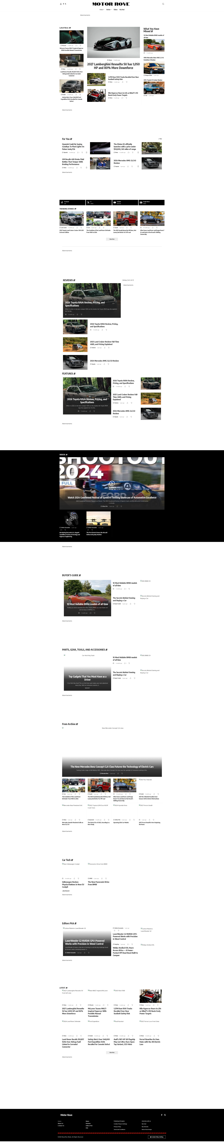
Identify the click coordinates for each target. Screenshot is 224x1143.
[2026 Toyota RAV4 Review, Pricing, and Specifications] (75, 327)
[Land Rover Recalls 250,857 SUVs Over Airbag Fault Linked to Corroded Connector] (71, 60)
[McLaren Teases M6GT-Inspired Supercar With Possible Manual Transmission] (71, 37)
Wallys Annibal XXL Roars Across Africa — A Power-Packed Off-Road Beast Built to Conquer (125, 951)
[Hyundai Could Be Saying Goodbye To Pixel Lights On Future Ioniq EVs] (100, 148)
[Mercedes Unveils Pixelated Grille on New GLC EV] (73, 811)
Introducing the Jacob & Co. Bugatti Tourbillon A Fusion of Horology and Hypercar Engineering (69, 534)
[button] (163, 3)
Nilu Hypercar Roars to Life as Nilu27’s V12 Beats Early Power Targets (123, 94)
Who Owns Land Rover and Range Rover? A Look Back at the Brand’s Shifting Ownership (152, 232)
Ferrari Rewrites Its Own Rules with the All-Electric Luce (150, 1041)
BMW (91, 878)
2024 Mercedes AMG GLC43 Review (104, 360)
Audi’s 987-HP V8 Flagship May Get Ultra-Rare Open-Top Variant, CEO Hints (124, 1041)
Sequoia (117, 166)
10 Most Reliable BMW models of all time (87, 604)
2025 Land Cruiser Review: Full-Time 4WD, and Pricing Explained (104, 342)
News (110, 60)
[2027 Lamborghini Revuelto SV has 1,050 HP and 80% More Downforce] (113, 42)
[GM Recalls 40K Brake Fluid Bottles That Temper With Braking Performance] (100, 163)
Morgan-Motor (148, 75)
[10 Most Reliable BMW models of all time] (154, 45)
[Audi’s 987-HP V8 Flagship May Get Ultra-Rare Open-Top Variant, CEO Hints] (125, 1027)
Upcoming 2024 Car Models (121, 822)
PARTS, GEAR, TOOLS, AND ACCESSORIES (83, 649)
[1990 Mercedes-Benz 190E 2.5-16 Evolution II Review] (154, 67)
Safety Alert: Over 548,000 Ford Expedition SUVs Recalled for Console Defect (71, 99)
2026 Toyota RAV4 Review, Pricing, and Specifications (104, 325)
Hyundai (66, 152)
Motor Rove (66, 1114)
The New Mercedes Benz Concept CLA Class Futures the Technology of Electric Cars (112, 766)
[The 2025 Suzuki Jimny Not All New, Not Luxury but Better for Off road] (125, 218)
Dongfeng (116, 944)
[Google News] (151, 202)
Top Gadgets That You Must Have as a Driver (87, 678)
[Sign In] (61, 4)
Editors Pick (117, 820)
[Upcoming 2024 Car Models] (124, 811)
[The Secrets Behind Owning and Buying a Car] (150, 601)
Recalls (64, 94)
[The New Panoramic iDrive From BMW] (99, 869)
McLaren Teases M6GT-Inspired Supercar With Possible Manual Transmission (97, 1012)
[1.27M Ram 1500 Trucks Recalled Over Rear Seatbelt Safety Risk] (96, 79)
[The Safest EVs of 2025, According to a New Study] (99, 811)
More (161, 139)
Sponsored (91, 820)
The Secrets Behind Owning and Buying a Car (124, 599)
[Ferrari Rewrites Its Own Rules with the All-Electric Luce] (151, 1027)
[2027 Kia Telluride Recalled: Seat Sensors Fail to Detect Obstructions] (150, 785)
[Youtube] (125, 202)
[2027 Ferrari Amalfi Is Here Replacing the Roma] (150, 811)
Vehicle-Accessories (65, 527)
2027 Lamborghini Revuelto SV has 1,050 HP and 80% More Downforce (113, 66)
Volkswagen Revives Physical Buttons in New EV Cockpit (73, 884)
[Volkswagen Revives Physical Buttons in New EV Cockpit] (73, 869)
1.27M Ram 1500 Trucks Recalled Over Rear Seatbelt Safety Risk (123, 78)
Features (94, 347)
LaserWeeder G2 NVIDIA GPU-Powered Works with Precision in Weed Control (84, 942)
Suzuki (116, 227)
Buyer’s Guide (117, 604)
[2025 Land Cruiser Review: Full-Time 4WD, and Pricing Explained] (75, 344)
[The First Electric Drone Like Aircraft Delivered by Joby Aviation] (98, 518)
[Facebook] (63, 4)
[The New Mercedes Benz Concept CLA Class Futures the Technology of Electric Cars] (112, 752)
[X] (65, 4)
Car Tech (66, 860)
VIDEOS (62, 454)
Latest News (64, 28)
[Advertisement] (112, 20)
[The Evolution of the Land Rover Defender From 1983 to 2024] (98, 218)
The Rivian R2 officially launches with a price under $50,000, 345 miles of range (125, 146)
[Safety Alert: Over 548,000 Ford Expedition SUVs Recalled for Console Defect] (71, 86)
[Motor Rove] (112, 4)
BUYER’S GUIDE (70, 575)
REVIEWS (68, 280)
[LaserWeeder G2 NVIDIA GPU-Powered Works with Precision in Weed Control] (151, 934)
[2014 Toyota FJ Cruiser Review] (154, 88)
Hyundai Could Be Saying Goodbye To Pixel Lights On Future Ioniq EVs (73, 146)
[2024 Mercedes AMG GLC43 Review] (152, 163)
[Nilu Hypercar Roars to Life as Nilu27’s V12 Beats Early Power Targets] (96, 95)
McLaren (64, 45)
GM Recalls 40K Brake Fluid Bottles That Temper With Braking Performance (73, 161)
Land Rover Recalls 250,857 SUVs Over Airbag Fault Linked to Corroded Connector (71, 74)
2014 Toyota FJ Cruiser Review (153, 80)
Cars (146, 95)
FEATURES (67, 373)
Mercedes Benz (104, 773)
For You (66, 139)
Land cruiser (64, 227)
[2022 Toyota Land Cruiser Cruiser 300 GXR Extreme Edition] (71, 218)
